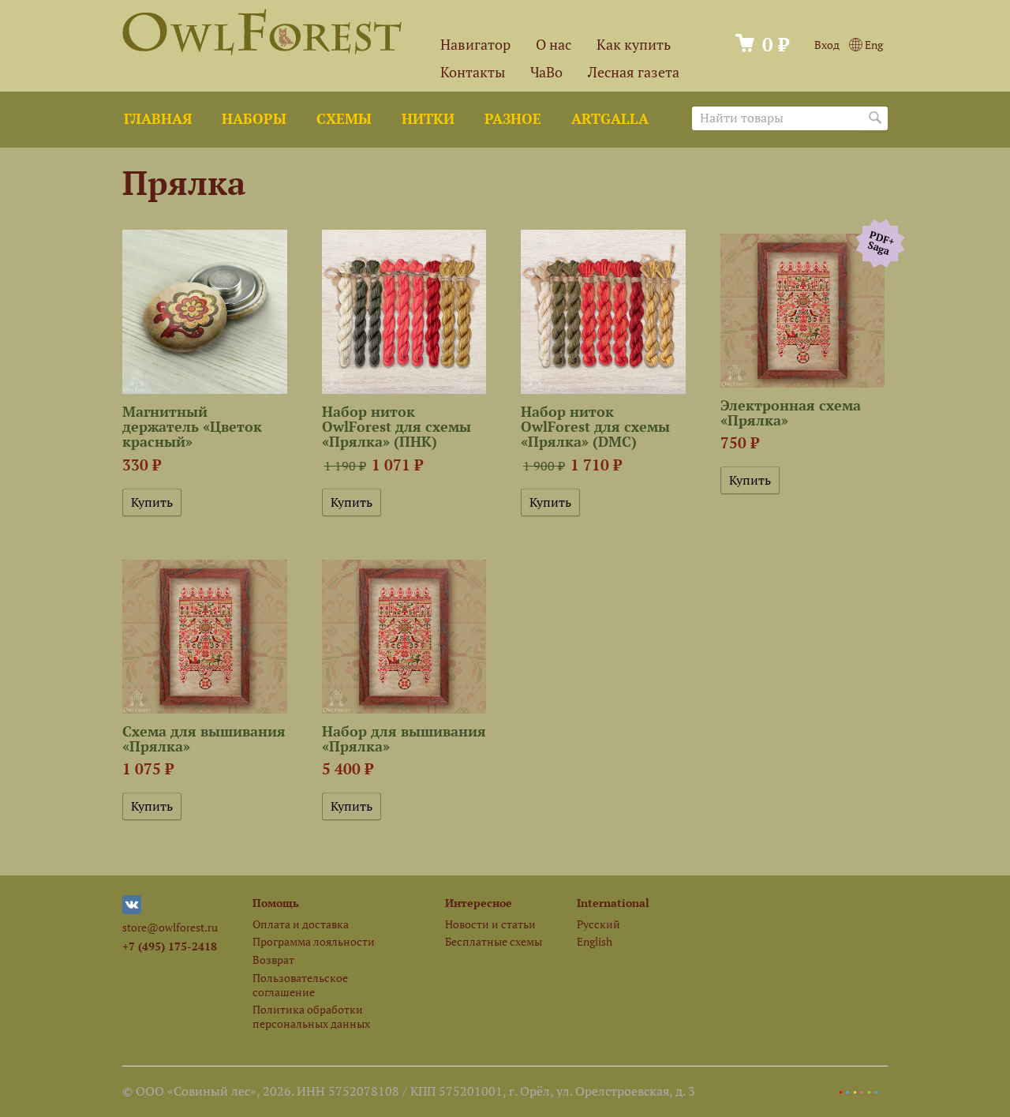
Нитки (428, 119)
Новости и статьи (490, 923)
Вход (827, 44)
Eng (872, 44)
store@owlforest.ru (170, 927)
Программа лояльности (313, 941)
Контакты (472, 72)
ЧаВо (546, 72)
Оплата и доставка (300, 923)
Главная (158, 119)
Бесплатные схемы (493, 941)
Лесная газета (633, 72)
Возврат (273, 959)
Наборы (254, 119)
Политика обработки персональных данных (311, 1016)
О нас (553, 45)
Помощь (275, 902)
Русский (598, 923)
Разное (512, 119)
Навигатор (475, 45)
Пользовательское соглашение (300, 984)
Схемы (344, 119)
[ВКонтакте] (131, 909)
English (594, 941)
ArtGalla (610, 119)
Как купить (634, 45)
